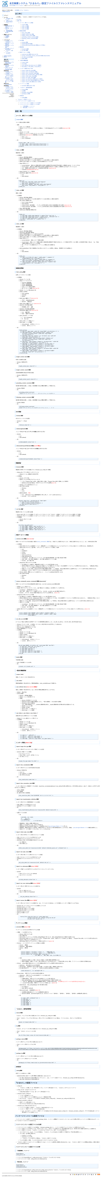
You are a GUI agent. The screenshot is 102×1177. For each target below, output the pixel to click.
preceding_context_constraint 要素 (30, 37)
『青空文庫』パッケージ (27, 107)
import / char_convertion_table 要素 (30, 73)
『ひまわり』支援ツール (9, 51)
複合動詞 (7, 35)
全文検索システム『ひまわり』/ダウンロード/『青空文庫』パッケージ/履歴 (9, 80)
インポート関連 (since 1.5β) (26, 68)
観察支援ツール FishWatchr (9, 44)
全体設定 (22, 95)
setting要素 (24, 97)
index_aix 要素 (25, 28)
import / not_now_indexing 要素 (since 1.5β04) (33, 80)
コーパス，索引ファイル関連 (26, 22)
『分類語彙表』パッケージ (28, 106)
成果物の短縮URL (6, 11)
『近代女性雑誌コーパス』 (9, 22)
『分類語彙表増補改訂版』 (9, 32)
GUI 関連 (22, 40)
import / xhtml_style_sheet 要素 (29, 76)
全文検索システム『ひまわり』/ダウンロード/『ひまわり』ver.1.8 (9, 88)
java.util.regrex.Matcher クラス (80, 827)
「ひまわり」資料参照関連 (26, 87)
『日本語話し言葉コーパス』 (9, 19)
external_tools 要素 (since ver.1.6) (30, 54)
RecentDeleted (8, 84)
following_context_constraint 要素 (30, 38)
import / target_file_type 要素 (29, 70)
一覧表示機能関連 (24, 60)
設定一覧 (19, 20)
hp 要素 (24, 90)
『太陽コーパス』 (9, 20)
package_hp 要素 (26, 93)
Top (10, 5)
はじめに (19, 19)
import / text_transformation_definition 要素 (32, 74)
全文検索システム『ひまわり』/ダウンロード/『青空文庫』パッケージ (9, 75)
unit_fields (24, 63)
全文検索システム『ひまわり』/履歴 (9, 91)
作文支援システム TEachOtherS (9, 49)
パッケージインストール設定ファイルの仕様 (30, 102)
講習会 (5, 57)
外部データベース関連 (25, 52)
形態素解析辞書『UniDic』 (9, 26)
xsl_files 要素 (25, 50)
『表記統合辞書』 (9, 30)
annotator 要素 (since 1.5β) (28, 85)
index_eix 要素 (25, 27)
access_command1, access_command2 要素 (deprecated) (36, 55)
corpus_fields (25, 62)
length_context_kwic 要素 (28, 34)
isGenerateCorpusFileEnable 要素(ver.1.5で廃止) (33, 45)
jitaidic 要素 (24, 58)
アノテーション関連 (24, 83)
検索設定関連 (23, 30)
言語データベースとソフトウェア (9, 68)
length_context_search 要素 (28, 35)
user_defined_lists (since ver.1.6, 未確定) (31, 65)
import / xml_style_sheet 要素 (29, 77)
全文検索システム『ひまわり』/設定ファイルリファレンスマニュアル (45, 3)
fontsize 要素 (25, 42)
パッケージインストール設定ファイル (26, 100)
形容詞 (6, 37)
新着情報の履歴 (8, 69)
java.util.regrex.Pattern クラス (56, 826)
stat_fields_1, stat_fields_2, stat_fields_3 (31, 66)
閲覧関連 (22, 47)
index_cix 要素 (25, 26)
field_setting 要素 (26, 32)
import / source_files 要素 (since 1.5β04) (31, 81)
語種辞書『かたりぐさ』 (9, 29)
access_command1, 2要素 (43, 541)
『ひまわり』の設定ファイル (24, 99)
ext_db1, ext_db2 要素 (27, 57)
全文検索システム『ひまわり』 (18, 5)
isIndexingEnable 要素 (27, 43)
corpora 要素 (25, 24)
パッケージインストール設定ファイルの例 (29, 104)
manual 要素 (25, 89)
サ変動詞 (7, 36)
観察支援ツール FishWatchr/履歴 (9, 63)
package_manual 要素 (27, 92)
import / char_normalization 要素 (29, 71)
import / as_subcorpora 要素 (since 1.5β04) (32, 79)
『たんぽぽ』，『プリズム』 (8, 53)
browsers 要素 (25, 49)
